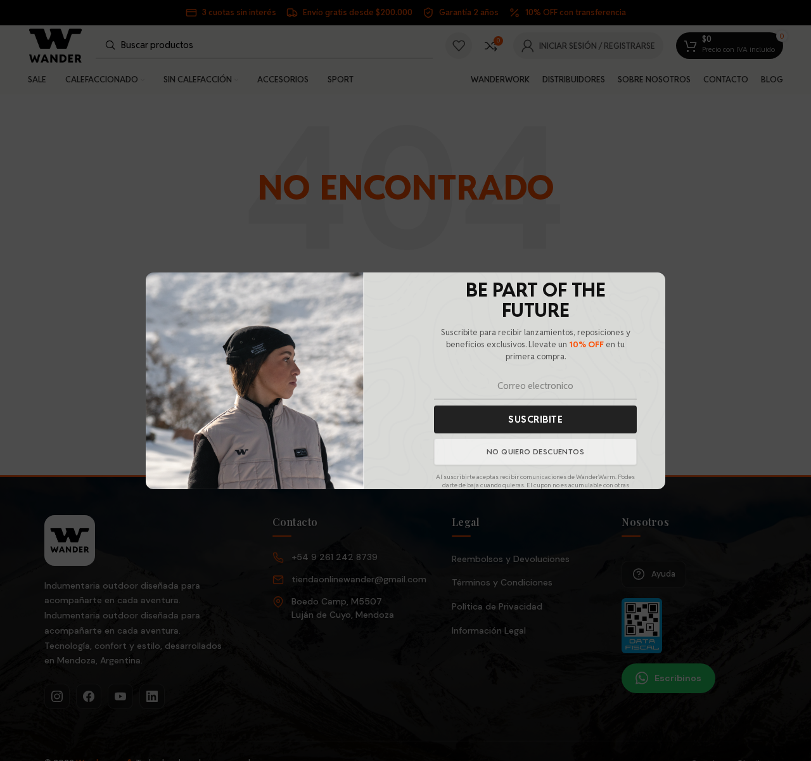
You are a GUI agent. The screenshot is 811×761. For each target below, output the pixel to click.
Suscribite (535, 418)
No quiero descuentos (535, 451)
